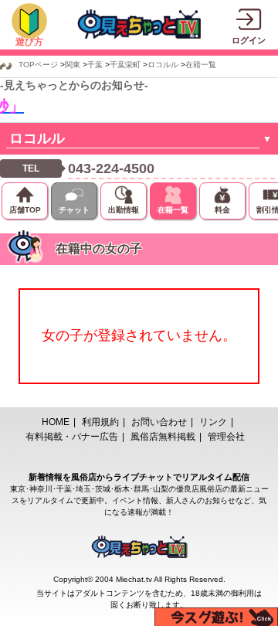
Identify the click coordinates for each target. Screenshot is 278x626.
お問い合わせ (159, 422)
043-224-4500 (111, 168)
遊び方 (29, 41)
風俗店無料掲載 (163, 436)
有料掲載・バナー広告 (71, 436)
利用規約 (100, 422)
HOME (56, 422)
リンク (213, 422)
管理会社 (226, 436)
